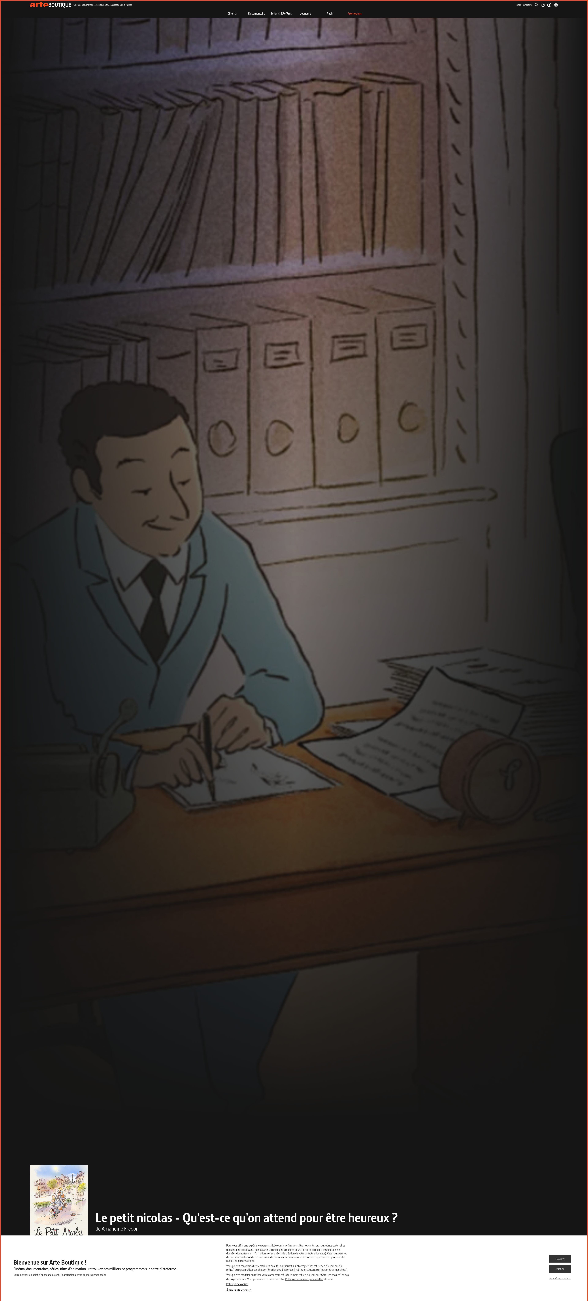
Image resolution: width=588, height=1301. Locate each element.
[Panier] (556, 4)
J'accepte (560, 1258)
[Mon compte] (549, 4)
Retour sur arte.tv (524, 4)
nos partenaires (336, 1245)
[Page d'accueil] (50, 5)
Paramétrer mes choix (560, 1278)
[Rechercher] (536, 4)
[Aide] (543, 4)
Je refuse (560, 1269)
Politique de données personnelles (304, 1279)
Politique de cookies (237, 1284)
